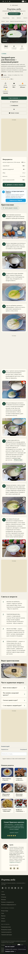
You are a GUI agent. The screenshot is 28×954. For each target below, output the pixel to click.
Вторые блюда (6, 18)
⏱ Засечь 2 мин (18, 460)
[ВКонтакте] (14, 868)
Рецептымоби (8, 879)
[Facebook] (21, 888)
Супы (13, 18)
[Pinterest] (7, 1)
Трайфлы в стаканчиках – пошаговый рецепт (20, 812)
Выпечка (19, 18)
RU (23, 1)
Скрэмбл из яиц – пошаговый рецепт (6, 811)
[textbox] (14, 754)
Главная (3, 894)
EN (25, 1)
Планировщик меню (6, 927)
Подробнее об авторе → (15, 862)
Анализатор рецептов (6, 932)
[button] (14, 33)
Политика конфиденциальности (8, 904)
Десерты (3, 921)
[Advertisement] (14, 135)
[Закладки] (5, 14)
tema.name (11, 942)
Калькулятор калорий (6, 929)
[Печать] (14, 109)
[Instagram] (5, 1)
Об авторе (3, 897)
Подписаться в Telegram (15, 200)
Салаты (3, 918)
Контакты (3, 899)
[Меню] (22, 13)
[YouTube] (9, 1)
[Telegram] (3, 1)
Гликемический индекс (6, 934)
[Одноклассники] (18, 888)
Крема (4, 53)
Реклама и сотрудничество (7, 902)
